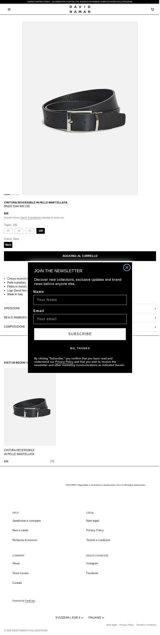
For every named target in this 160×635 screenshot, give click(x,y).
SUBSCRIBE (79, 334)
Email (37, 311)
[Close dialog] (126, 267)
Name (37, 291)
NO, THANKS (79, 348)
